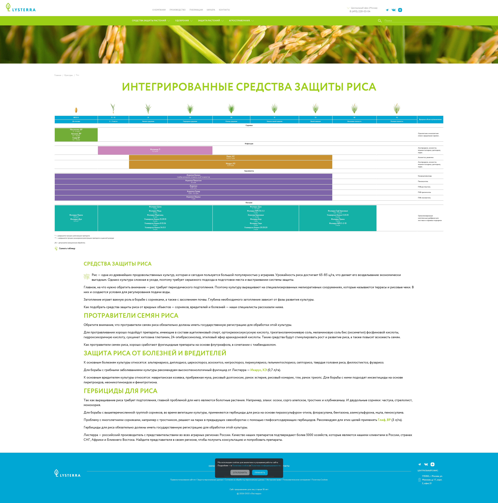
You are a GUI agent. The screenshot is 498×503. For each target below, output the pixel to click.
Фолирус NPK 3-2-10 (337, 224)
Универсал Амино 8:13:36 (155, 224)
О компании (159, 10)
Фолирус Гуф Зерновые (338, 212)
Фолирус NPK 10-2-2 (255, 212)
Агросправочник (239, 20)
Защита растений (209, 20)
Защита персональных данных (210, 479)
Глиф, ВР (76, 139)
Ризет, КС (231, 157)
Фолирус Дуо (76, 220)
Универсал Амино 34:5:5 (155, 228)
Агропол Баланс (193, 176)
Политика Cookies (320, 479)
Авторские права (273, 479)
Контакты (224, 10)
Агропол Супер (193, 192)
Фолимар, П (155, 150)
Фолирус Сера (256, 224)
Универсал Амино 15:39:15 (155, 220)
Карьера (211, 10)
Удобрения (182, 20)
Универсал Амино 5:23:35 (338, 216)
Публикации (196, 10)
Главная (57, 75)
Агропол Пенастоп (193, 181)
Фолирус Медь (155, 212)
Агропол (193, 187)
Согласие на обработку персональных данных (245, 479)
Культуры (68, 75)
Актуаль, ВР (76, 135)
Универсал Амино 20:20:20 (255, 228)
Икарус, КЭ (230, 164)
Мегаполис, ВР (76, 131)
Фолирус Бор (255, 220)
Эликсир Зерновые (256, 216)
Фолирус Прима (76, 216)
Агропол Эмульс (193, 198)
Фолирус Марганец (155, 216)
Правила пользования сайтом (183, 479)
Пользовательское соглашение (296, 479)
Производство (178, 10)
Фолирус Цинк (155, 208)
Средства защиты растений (149, 20)
